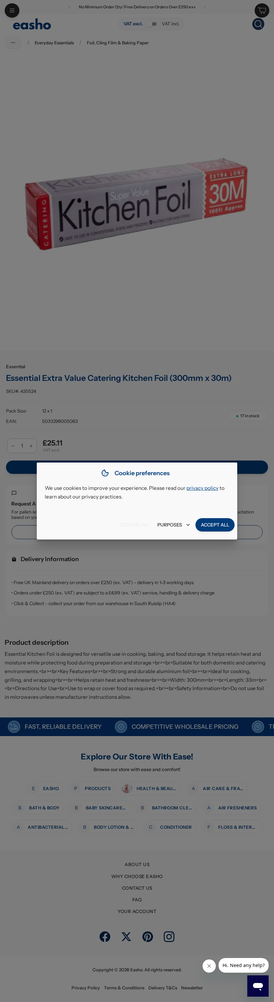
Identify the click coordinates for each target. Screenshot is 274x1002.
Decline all (134, 525)
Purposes (169, 525)
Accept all (215, 525)
